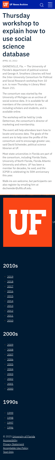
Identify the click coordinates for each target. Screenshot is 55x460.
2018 (10, 281)
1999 (10, 413)
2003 (10, 374)
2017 (10, 286)
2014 (10, 301)
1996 (10, 427)
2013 (10, 306)
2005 (10, 364)
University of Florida (23, 436)
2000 (10, 388)
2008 (10, 349)
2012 (10, 311)
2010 (10, 320)
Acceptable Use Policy (15, 448)
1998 (10, 418)
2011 (10, 315)
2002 (10, 379)
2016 (10, 291)
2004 (10, 369)
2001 (10, 384)
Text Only (8, 452)
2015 (10, 296)
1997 (10, 422)
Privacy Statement (13, 444)
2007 (10, 354)
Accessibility (10, 440)
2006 (10, 359)
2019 (10, 276)
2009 (10, 344)
